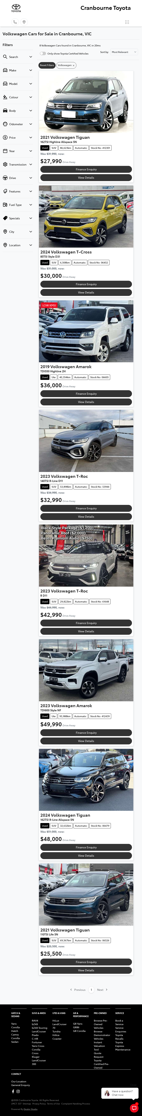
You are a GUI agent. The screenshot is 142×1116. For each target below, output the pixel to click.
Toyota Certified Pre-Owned (101, 1064)
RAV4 (35, 1020)
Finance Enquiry (86, 169)
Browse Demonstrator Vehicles (102, 1035)
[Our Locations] (24, 22)
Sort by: (104, 52)
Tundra (56, 1031)
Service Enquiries (120, 1029)
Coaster (56, 1038)
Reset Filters (47, 65)
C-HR (35, 1038)
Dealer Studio (31, 1109)
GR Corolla (79, 1031)
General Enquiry (20, 1085)
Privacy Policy (39, 1103)
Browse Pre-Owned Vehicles (101, 1024)
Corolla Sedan (15, 1039)
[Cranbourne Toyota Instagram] (18, 1091)
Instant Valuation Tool (99, 1045)
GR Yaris (77, 1023)
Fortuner (37, 1042)
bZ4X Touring (39, 1027)
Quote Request (98, 1054)
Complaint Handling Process (75, 1103)
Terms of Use (53, 1103)
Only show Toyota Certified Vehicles (67, 53)
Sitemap (27, 1103)
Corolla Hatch (15, 1029)
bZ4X (35, 1024)
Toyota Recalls (119, 1036)
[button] (127, 22)
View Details (86, 177)
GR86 (76, 1027)
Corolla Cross (36, 1051)
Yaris (14, 1023)
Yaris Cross (38, 1046)
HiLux (55, 1020)
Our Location (18, 1081)
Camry (15, 1034)
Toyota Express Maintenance (122, 1045)
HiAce (55, 1035)
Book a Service (119, 1022)
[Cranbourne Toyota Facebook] (13, 1091)
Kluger (35, 1056)
